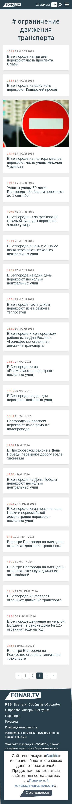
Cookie (52, 755)
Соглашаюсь (37, 792)
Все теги (20, 704)
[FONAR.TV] (12, 5)
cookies (40, 744)
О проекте (12, 710)
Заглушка (42, 710)
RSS (8, 704)
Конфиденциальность (21, 727)
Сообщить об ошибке (44, 704)
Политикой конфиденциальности (34, 783)
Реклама (11, 721)
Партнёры (12, 716)
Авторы (27, 710)
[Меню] (67, 4)
